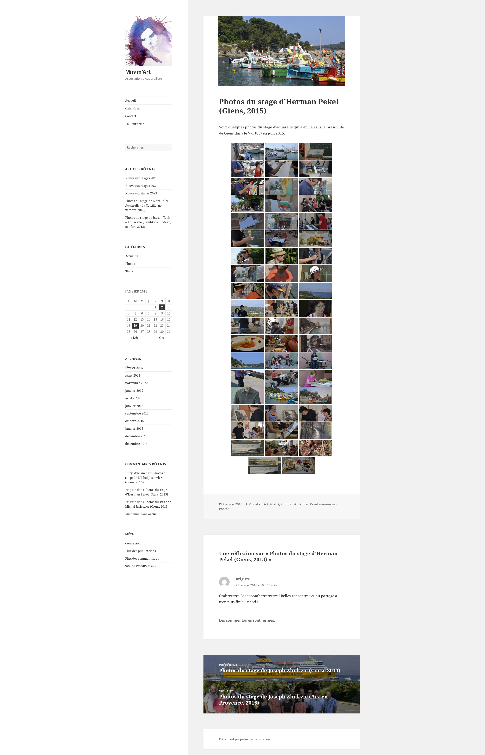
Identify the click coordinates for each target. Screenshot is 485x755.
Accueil (130, 100)
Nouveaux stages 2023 (141, 193)
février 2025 (134, 368)
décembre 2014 (136, 444)
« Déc (134, 338)
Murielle (254, 504)
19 (135, 325)
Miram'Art (138, 71)
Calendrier (133, 108)
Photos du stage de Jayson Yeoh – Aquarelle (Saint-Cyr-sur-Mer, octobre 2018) (148, 222)
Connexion (133, 543)
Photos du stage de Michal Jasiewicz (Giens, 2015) (146, 477)
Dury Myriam (135, 473)
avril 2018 (132, 398)
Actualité (131, 256)
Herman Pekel (307, 504)
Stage (129, 271)
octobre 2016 (134, 421)
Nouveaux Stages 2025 (141, 178)
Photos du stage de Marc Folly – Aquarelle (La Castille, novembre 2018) (147, 205)
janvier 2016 (134, 428)
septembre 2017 (137, 413)
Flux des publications (140, 551)
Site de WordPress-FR (140, 566)
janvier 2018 (134, 406)
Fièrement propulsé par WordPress (244, 739)
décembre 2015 (136, 436)
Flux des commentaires (142, 558)
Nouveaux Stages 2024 (141, 186)
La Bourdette (134, 124)
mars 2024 (132, 375)
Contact (130, 116)
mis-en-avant (328, 504)
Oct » (162, 338)
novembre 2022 (136, 383)
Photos (130, 264)
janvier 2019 (134, 391)
